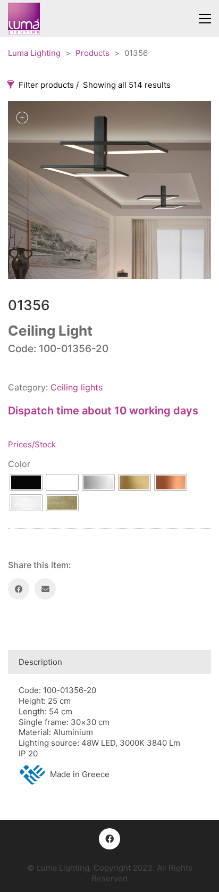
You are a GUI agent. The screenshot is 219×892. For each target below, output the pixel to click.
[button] (205, 18)
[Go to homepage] (24, 19)
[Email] (45, 588)
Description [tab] (40, 662)
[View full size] (21, 117)
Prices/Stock (32, 444)
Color (19, 463)
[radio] (26, 482)
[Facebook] (18, 588)
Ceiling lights (76, 387)
